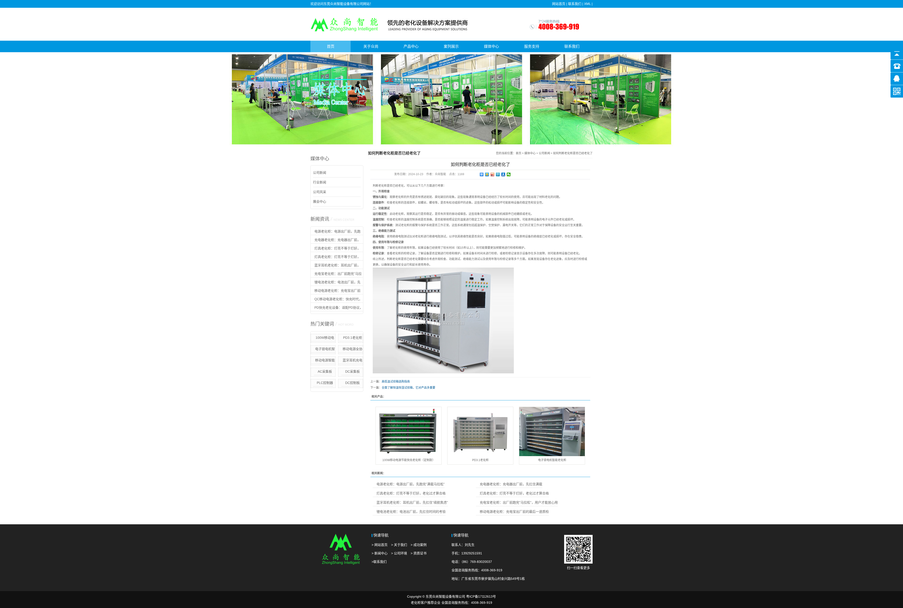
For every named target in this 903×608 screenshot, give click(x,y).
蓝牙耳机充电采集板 (352, 361)
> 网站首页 (380, 545)
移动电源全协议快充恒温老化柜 (350, 350)
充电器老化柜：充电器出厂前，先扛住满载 (335, 241)
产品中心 (411, 46)
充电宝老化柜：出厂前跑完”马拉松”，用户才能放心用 (336, 274)
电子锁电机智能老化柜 (325, 350)
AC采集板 (325, 371)
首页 (330, 46)
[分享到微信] (509, 174)
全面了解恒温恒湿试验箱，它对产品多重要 (408, 387)
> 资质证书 (419, 553)
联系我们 (574, 4)
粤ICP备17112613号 (481, 596)
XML (587, 4)
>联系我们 (379, 562)
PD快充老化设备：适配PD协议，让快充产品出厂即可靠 (337, 308)
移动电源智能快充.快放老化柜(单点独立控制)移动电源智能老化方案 (323, 361)
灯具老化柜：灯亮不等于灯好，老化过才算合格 (335, 249)
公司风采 (319, 192)
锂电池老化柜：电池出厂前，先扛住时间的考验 (335, 283)
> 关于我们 (399, 545)
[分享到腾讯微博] (498, 174)
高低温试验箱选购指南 (396, 381)
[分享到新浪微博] (493, 174)
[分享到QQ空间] (487, 174)
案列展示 (451, 46)
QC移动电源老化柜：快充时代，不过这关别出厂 (336, 300)
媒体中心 (491, 46)
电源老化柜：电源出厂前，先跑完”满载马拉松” (335, 232)
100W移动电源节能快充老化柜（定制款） (323, 338)
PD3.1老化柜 (352, 338)
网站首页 (558, 4)
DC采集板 (352, 371)
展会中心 (319, 201)
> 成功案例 (419, 545)
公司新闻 (319, 172)
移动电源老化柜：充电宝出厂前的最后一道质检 (335, 291)
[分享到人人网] (503, 174)
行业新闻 (319, 182)
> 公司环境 (399, 553)
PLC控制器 (325, 383)
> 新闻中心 (380, 553)
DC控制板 (352, 383)
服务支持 (531, 46)
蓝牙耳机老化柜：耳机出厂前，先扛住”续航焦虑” (335, 266)
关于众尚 (370, 46)
